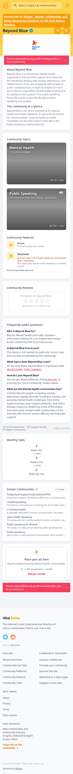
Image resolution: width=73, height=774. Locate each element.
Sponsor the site (48, 671)
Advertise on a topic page (53, 677)
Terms (6, 709)
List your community (50, 659)
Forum (20, 243)
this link (52, 379)
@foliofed (15, 645)
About (6, 698)
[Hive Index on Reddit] (13, 637)
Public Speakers (33, 369)
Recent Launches (12, 659)
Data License (10, 715)
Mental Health (15, 369)
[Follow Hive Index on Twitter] (5, 637)
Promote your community (53, 665)
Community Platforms (15, 671)
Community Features (14, 677)
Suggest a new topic (50, 683)
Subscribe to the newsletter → (12, 746)
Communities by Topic (15, 665)
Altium (19, 768)
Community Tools (12, 683)
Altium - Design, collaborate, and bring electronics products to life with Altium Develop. (36, 21)
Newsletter (23, 254)
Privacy (7, 703)
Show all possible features (20, 270)
